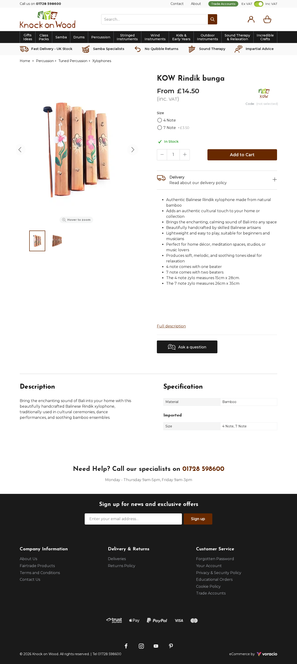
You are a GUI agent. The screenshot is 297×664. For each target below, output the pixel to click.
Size (160, 113)
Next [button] (132, 149)
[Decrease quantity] (162, 154)
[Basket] (268, 19)
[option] (76, 149)
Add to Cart (242, 154)
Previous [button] (20, 149)
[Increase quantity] (185, 154)
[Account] (251, 19)
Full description (171, 326)
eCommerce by (248, 654)
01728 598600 (203, 469)
